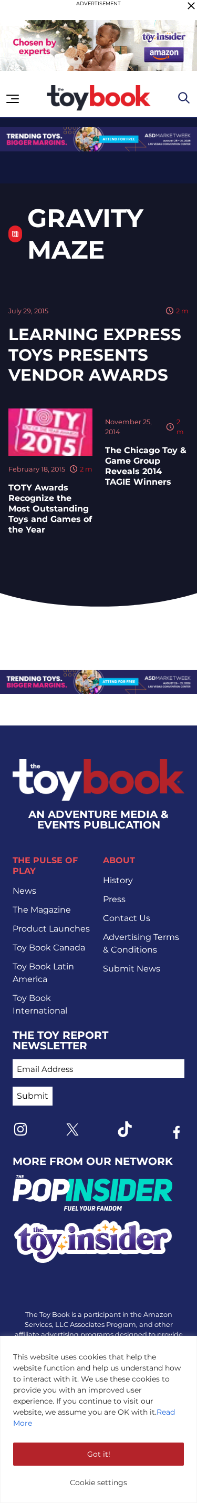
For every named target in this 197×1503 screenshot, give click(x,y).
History (118, 880)
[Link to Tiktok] (124, 1129)
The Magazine (42, 910)
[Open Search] (184, 98)
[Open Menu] (12, 99)
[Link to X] (72, 1129)
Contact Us (126, 918)
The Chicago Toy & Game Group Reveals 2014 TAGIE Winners (145, 466)
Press (114, 899)
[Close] (191, 5)
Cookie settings (98, 1482)
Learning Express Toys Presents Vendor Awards (94, 354)
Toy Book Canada (49, 948)
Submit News (131, 969)
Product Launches (51, 929)
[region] (98, 1419)
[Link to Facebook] (176, 1132)
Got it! (98, 1454)
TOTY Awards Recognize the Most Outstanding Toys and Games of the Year (50, 509)
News (24, 891)
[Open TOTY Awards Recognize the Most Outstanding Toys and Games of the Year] (50, 432)
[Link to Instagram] (20, 1129)
